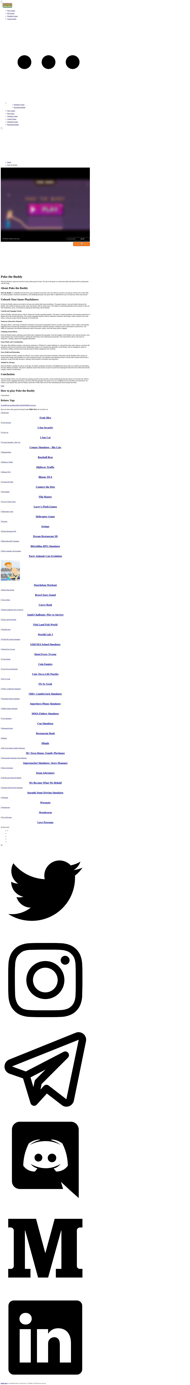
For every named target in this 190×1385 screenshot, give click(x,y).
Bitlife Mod (4, 1383)
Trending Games (12, 116)
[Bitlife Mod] (7, 7)
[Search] (1, 128)
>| (7, 842)
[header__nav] (1, 2)
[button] (48, 103)
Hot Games (10, 113)
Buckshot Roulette (19, 107)
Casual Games (11, 119)
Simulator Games (19, 104)
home (2, 386)
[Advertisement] (15, 40)
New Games (11, 10)
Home (9, 162)
